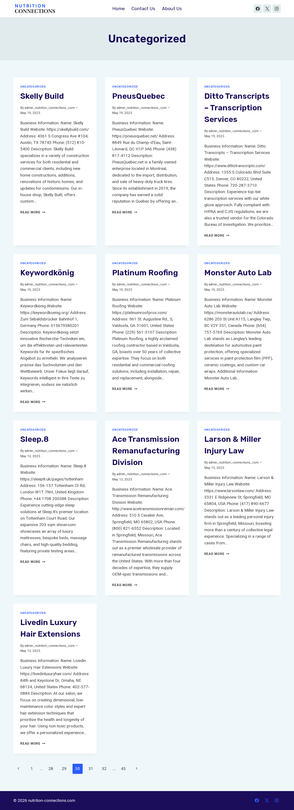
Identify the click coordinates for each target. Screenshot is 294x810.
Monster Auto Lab (238, 272)
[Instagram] (276, 9)
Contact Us (143, 8)
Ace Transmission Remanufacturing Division (146, 450)
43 (123, 768)
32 (104, 768)
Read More (32, 212)
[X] (267, 9)
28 (50, 768)
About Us (172, 8)
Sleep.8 (34, 439)
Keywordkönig (47, 272)
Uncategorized (33, 86)
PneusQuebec (138, 96)
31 (90, 768)
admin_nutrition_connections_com (50, 108)
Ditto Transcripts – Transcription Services (236, 107)
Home (118, 8)
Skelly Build (42, 96)
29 (64, 768)
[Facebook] (258, 9)
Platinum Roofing (145, 272)
